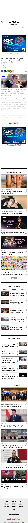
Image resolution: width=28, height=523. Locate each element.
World (12, 300)
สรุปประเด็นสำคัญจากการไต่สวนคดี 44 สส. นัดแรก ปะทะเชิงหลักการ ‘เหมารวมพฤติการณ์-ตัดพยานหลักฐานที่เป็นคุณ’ (17, 294)
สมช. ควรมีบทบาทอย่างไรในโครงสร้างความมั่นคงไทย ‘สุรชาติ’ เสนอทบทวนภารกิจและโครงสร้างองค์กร (12, 487)
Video (14, 503)
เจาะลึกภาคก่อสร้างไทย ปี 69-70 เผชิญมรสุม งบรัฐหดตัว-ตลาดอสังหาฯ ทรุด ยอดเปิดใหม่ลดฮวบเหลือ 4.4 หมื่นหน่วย (17, 320)
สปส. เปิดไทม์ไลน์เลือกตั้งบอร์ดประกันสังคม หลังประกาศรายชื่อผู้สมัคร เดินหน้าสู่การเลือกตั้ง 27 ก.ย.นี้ (8, 377)
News (7, 501)
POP (13, 56)
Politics (12, 292)
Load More (14, 491)
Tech (10, 343)
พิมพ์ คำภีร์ (5, 66)
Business (4, 210)
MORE (14, 278)
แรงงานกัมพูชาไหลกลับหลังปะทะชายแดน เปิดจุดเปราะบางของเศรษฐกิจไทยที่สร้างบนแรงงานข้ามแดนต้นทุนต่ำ (17, 328)
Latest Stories (14, 386)
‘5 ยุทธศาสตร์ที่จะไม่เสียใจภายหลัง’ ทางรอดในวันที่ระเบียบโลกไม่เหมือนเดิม (8, 361)
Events (21, 504)
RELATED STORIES (14, 172)
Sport (3, 230)
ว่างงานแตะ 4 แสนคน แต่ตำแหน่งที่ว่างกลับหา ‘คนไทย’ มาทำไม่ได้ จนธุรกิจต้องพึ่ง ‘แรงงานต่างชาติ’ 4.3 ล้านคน (17, 311)
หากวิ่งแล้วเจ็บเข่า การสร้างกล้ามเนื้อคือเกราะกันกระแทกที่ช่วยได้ (11, 192)
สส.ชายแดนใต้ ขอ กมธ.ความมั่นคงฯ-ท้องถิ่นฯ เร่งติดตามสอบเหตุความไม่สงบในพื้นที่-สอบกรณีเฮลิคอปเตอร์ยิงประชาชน (12, 405)
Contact (21, 506)
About (14, 506)
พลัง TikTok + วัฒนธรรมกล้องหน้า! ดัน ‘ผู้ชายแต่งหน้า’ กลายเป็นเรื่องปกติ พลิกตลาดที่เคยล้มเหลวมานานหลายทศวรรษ (11, 212)
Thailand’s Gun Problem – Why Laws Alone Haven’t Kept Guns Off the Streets (8, 352)
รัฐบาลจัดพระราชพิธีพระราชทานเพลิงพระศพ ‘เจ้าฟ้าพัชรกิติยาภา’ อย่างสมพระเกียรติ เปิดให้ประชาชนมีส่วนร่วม (12, 426)
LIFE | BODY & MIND (6, 189)
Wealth (14, 501)
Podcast (6, 503)
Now (21, 503)
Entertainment (6, 56)
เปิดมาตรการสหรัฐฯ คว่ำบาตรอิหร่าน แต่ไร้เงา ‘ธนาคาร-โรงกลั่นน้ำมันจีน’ (17, 303)
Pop (21, 501)
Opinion (6, 504)
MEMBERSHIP (14, 514)
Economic (13, 309)
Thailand (10, 358)
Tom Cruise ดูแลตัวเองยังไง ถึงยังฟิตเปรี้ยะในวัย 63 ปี (12, 233)
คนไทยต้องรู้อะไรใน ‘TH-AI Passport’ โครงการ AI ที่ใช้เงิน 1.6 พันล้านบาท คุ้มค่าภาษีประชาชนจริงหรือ (9, 345)
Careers (14, 504)
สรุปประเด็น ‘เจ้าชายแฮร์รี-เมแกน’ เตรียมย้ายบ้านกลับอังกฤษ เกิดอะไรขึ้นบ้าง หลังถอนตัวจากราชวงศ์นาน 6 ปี (8, 369)
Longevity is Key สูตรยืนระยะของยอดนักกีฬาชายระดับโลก (12, 253)
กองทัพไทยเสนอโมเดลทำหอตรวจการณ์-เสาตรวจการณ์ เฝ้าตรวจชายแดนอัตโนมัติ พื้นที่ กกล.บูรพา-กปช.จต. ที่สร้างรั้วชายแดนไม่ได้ (12, 466)
